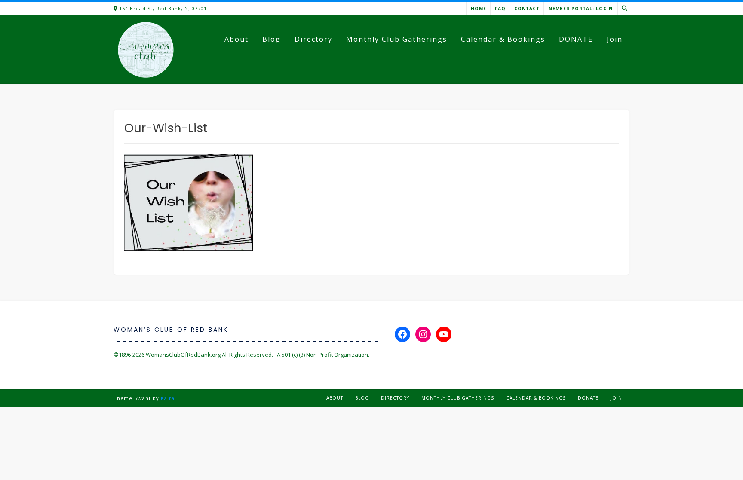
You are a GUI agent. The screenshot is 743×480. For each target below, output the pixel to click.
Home (478, 9)
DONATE (576, 39)
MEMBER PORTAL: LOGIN (580, 9)
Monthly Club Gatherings (396, 39)
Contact (527, 9)
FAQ (500, 9)
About (236, 39)
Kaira (168, 398)
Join (615, 39)
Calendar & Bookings (503, 39)
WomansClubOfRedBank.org (183, 354)
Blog (271, 39)
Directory (313, 39)
